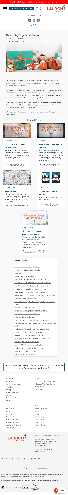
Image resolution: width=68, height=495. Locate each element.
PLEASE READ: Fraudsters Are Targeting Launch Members (34, 2)
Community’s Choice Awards (24, 276)
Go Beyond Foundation (13, 384)
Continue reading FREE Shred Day (16, 205)
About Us (9, 381)
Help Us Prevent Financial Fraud (26, 307)
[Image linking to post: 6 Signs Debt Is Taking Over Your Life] (51, 130)
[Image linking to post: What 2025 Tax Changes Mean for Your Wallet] (34, 217)
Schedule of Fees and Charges (45, 384)
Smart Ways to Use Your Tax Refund (27, 342)
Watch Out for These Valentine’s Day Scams (30, 345)
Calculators (10, 409)
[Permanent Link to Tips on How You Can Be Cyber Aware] (5, 140)
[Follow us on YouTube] (39, 458)
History (8, 390)
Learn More (54, 2)
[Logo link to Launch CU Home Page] (56, 8)
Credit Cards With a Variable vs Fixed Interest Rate (32, 329)
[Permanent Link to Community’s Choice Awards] (39, 187)
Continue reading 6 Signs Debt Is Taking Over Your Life (51, 165)
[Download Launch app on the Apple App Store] (5, 458)
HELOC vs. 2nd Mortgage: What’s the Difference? (31, 311)
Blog (36, 411)
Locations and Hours (13, 398)
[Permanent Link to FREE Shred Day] (5, 187)
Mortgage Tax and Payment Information (29, 335)
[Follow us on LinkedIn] (35, 458)
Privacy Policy (10, 417)
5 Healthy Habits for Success (24, 317)
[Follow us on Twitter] (28, 458)
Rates (8, 411)
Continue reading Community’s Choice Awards (51, 204)
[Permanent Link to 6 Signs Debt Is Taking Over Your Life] (39, 140)
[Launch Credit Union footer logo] (17, 437)
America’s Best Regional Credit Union (27, 314)
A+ (36, 25)
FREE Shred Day (20, 273)
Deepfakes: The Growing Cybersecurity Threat (30, 289)
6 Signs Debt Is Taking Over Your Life (27, 270)
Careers (8, 395)
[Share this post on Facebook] (29, 20)
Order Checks (39, 387)
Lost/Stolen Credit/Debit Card (45, 381)
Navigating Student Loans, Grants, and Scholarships (33, 338)
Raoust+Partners (42, 468)
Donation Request (41, 417)
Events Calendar (40, 420)
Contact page (41, 445)
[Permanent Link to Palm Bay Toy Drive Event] (28, 16)
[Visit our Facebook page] (25, 458)
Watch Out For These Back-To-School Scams (30, 292)
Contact (37, 414)
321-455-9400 (54, 365)
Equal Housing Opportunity (13, 487)
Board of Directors (12, 392)
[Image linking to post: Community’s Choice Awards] (51, 177)
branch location (15, 365)
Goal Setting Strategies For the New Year (29, 348)
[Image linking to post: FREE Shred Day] (17, 177)
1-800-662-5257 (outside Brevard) (46, 441)
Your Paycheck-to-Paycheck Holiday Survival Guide (32, 286)
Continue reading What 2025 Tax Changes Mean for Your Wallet (34, 251)
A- (34, 25)
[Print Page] (32, 25)
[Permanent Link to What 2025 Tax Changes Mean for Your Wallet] (22, 227)
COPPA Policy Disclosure (14, 422)
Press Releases (40, 422)
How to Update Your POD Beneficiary (27, 351)
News (8, 400)
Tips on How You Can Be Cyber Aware (27, 267)
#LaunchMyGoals (40, 425)
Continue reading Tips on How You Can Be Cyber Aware (17, 165)
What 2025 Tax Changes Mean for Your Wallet (30, 279)
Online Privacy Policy (13, 420)
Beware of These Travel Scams (25, 299)
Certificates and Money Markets (25, 354)
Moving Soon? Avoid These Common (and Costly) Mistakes (35, 295)
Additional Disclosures (13, 425)
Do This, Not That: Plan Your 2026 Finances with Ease (33, 283)
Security (9, 414)
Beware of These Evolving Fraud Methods (29, 332)
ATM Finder (38, 389)
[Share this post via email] (38, 20)
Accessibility (10, 428)
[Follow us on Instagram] (31, 458)
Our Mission (10, 387)
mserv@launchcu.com (43, 443)
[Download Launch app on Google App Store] (16, 458)
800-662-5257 (31, 368)
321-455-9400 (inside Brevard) (45, 439)
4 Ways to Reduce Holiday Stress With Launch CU (31, 320)
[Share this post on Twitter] (34, 20)
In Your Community (41, 409)
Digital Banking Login (22, 8)
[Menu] (5, 8)
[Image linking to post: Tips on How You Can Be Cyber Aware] (17, 130)
